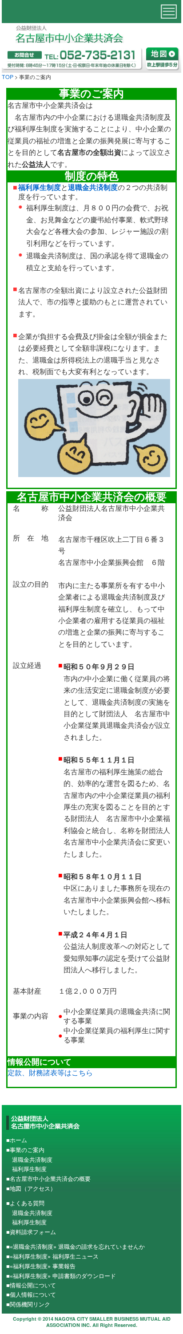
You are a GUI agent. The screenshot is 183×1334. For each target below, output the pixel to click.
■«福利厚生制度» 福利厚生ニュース (52, 1256)
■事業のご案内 (25, 1149)
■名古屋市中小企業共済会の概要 (48, 1178)
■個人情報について (31, 1294)
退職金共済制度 (93, 187)
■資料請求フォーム (31, 1231)
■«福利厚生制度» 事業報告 (41, 1266)
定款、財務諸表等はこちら (50, 1072)
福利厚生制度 (39, 187)
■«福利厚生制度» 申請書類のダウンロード (61, 1275)
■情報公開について (31, 1285)
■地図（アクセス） (31, 1188)
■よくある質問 (25, 1203)
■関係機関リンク (28, 1304)
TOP (7, 77)
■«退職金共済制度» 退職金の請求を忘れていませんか (75, 1246)
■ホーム (16, 1140)
